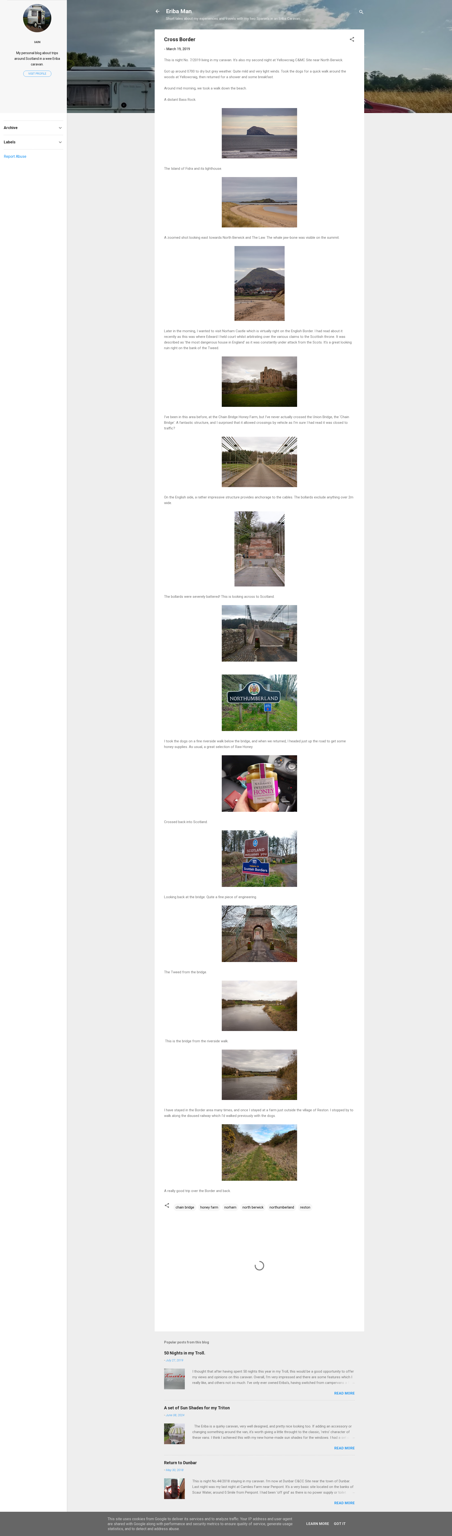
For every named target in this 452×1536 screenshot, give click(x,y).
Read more (344, 1393)
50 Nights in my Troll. (184, 1352)
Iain (37, 42)
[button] (352, 40)
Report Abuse (15, 156)
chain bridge (185, 1207)
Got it (340, 1524)
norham (230, 1207)
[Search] (361, 13)
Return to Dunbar (180, 1462)
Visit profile (37, 73)
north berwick (252, 1207)
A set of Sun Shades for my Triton (197, 1407)
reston (305, 1207)
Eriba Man (179, 11)
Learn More (317, 1524)
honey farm (209, 1207)
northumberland (282, 1207)
